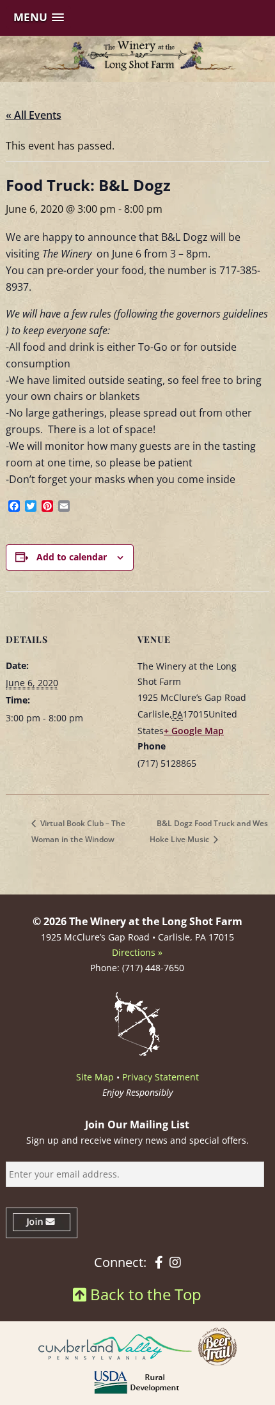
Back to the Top (143, 1294)
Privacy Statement (160, 1077)
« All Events (33, 115)
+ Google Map (194, 731)
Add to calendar (71, 557)
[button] (38, 17)
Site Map (95, 1077)
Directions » (137, 952)
